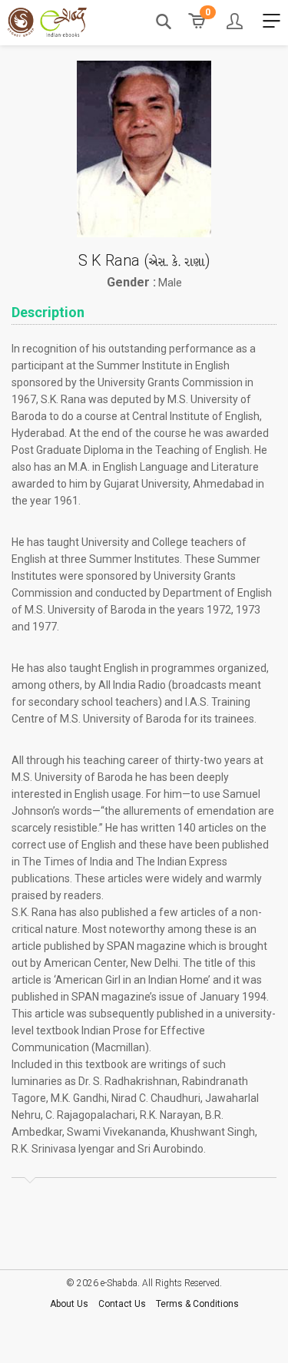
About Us (69, 1303)
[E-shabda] (47, 22)
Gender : (131, 282)
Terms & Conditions (197, 1303)
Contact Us (122, 1303)
